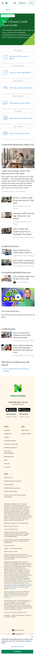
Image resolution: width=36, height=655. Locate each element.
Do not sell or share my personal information (15, 496)
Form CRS (7, 584)
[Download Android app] (24, 410)
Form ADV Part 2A (15, 584)
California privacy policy (12, 488)
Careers (6, 437)
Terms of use (8, 477)
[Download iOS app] (11, 410)
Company (7, 430)
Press (6, 460)
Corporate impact (10, 440)
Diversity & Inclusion (11, 444)
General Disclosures (12, 587)
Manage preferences (17, 646)
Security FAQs (26, 433)
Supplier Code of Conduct (12, 481)
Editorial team (8, 456)
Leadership (7, 433)
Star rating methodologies (9, 452)
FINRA (25, 579)
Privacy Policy (27, 584)
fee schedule (21, 587)
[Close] (32, 637)
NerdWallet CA (19, 634)
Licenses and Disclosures (11, 529)
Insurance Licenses (9, 545)
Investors (7, 467)
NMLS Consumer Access (10, 526)
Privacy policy (8, 484)
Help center (25, 430)
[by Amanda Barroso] (14, 282)
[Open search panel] (15, 3)
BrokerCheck (12, 588)
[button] (18, 297)
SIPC (28, 579)
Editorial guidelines (10, 447)
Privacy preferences (10, 491)
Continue (17, 651)
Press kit (7, 463)
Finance (7, 9)
